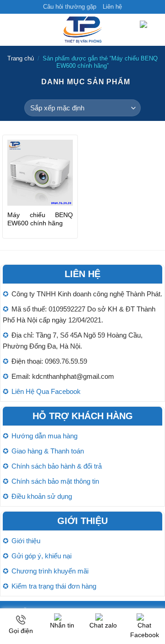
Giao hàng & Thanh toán (47, 451)
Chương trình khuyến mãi (49, 571)
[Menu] (12, 30)
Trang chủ (20, 58)
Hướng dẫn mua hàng (44, 436)
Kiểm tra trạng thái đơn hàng (53, 586)
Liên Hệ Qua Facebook (46, 391)
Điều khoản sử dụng (41, 496)
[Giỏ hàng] (149, 30)
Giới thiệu (25, 541)
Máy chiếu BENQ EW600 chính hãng (40, 219)
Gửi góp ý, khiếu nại (41, 556)
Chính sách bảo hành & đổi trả (56, 466)
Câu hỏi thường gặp (69, 6)
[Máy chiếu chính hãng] (82, 30)
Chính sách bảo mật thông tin (55, 481)
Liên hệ (112, 6)
